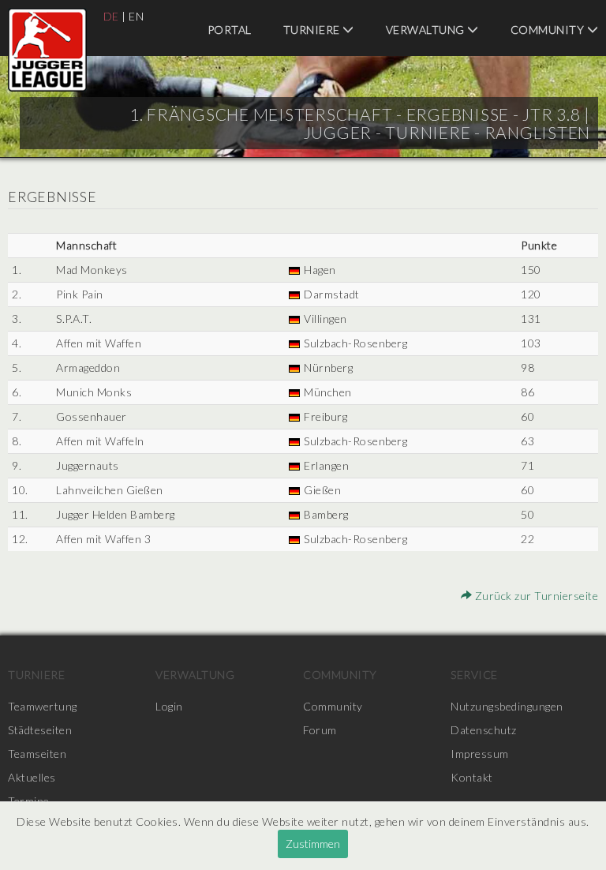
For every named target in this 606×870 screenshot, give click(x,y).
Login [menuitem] (169, 706)
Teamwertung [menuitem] (42, 706)
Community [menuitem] (340, 674)
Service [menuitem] (474, 674)
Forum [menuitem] (320, 730)
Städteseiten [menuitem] (40, 730)
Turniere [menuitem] (313, 29)
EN (136, 16)
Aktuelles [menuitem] (32, 777)
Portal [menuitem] (230, 29)
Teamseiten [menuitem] (37, 753)
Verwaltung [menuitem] (427, 29)
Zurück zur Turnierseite (535, 595)
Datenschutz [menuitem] (484, 730)
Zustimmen (313, 843)
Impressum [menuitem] (480, 753)
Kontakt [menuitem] (472, 777)
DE (111, 16)
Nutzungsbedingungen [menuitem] (507, 706)
